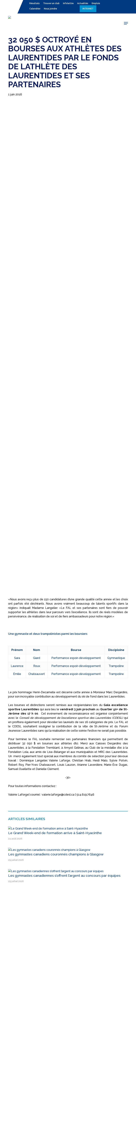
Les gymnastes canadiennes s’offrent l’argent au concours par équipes (64, 875)
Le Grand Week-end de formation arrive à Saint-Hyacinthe (55, 833)
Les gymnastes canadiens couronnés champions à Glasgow (56, 854)
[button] (126, 23)
